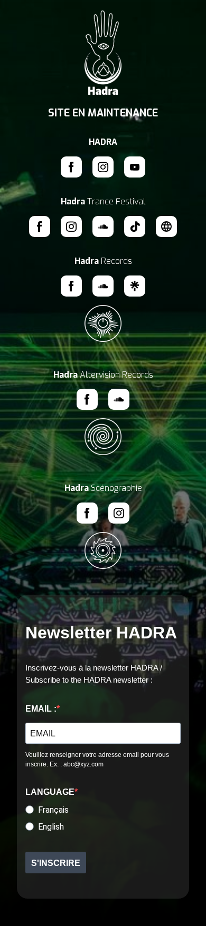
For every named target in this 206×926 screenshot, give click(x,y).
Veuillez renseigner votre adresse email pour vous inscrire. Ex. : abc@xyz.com (97, 759)
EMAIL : (41, 708)
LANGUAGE (49, 791)
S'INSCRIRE (55, 863)
